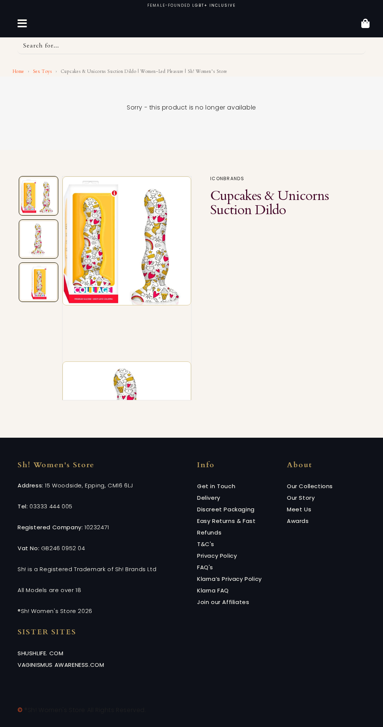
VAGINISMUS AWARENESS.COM (61, 665)
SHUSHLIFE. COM (40, 653)
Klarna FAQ (213, 590)
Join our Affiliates (223, 602)
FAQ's (205, 567)
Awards (298, 521)
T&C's (205, 544)
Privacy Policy (217, 556)
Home (17, 71)
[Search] (357, 45)
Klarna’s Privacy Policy (229, 579)
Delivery (208, 498)
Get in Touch (216, 486)
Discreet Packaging (226, 509)
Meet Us (299, 509)
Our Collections (310, 486)
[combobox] (191, 45)
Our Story (301, 498)
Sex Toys (42, 71)
